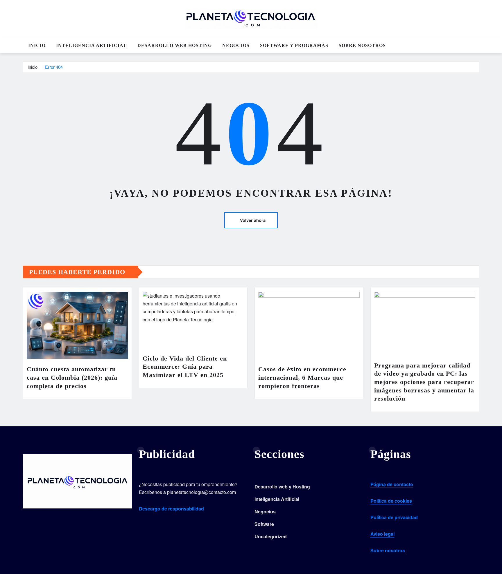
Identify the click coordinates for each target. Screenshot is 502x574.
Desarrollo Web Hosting (174, 45)
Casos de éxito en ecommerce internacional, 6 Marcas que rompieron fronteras (302, 377)
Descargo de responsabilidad (171, 508)
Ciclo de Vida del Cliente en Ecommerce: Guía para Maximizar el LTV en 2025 (185, 367)
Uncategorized (270, 536)
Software (264, 524)
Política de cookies (391, 500)
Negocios (236, 45)
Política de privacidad (394, 517)
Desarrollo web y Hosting (282, 486)
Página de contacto (391, 484)
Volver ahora (253, 220)
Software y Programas (294, 45)
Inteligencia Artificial (91, 45)
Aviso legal (382, 533)
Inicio (37, 45)
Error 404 (54, 67)
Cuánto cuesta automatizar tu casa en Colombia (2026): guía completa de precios (72, 377)
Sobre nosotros (362, 45)
